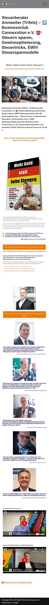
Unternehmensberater (14, 279)
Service (33, 279)
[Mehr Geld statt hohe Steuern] (8, 4)
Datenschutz (6, 603)
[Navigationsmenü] (44, 4)
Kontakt (15, 603)
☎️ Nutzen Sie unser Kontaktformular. (17, 582)
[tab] (14, 279)
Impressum (34, 600)
